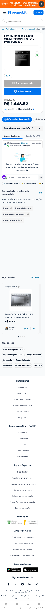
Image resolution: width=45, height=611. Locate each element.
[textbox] (22, 177)
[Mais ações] (37, 49)
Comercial (22, 387)
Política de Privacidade (22, 405)
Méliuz (23, 444)
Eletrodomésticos (13, 29)
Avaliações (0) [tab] (33, 136)
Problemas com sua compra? (22, 555)
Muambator (22, 456)
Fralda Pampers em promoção (22, 502)
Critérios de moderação (22, 543)
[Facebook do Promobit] (8, 584)
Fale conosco (22, 393)
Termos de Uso (22, 411)
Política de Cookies (22, 399)
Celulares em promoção (22, 478)
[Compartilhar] (37, 55)
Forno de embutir (28, 29)
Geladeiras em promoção (22, 496)
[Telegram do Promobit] (36, 584)
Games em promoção (23, 490)
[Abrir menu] (5, 13)
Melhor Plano (22, 438)
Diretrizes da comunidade (23, 537)
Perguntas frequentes (22, 549)
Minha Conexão (22, 450)
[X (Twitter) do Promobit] (15, 584)
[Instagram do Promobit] (22, 584)
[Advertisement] (22, 248)
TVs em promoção (22, 508)
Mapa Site (22, 417)
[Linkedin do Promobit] (29, 584)
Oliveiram (24, 143)
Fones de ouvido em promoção (23, 484)
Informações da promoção (18, 119)
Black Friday (22, 472)
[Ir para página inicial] (4, 29)
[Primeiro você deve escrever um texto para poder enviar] (41, 178)
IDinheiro (22, 432)
